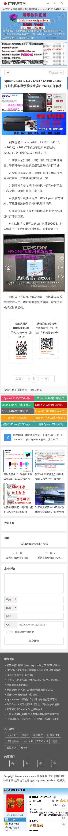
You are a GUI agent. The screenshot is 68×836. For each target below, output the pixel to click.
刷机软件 (17, 9)
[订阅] (26, 763)
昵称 (11, 599)
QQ (8, 624)
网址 (8, 616)
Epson (24, 747)
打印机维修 (31, 9)
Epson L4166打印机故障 (50, 398)
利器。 (56, 741)
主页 (50, 776)
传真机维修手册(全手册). (20, 675)
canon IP (28, 741)
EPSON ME (53, 735)
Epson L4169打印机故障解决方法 (17, 411)
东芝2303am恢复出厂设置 (34, 543)
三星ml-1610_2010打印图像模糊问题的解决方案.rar (35, 714)
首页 (7, 9)
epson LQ (12, 735)
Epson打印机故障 (17, 417)
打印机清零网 (17, 3)
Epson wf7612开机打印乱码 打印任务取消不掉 (32, 699)
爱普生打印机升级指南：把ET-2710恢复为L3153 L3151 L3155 (18, 511)
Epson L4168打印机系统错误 (51, 404)
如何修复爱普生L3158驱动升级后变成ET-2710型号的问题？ (49, 511)
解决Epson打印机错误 (51, 424)
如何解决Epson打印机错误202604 (17, 424)
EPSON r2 (42, 741)
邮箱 (11, 608)
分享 (47, 378)
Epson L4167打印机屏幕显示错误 (17, 404)
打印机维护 (13, 741)
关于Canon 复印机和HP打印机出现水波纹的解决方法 (35, 704)
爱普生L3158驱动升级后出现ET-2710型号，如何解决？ (49, 478)
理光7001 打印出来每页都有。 (23, 694)
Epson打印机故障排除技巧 (50, 417)
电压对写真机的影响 (18, 684)
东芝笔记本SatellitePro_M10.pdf (24, 709)
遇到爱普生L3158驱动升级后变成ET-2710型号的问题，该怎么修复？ (17, 478)
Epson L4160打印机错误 (17, 398)
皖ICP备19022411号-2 (43, 780)
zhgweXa (34, 439)
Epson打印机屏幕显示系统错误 (51, 411)
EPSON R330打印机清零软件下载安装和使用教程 (34, 670)
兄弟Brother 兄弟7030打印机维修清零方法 (30, 689)
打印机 (25, 735)
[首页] (63, 805)
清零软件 (38, 735)
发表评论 (57, 72)
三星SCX (11, 747)
